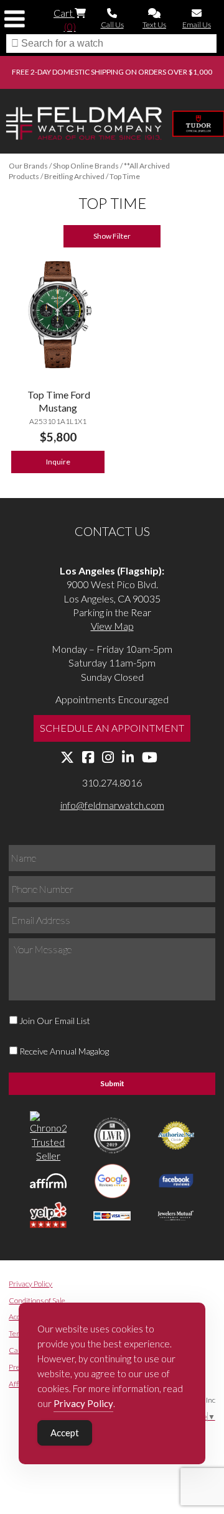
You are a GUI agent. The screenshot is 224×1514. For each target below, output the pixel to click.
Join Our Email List (54, 1020)
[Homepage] (84, 125)
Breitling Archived (74, 176)
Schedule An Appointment (112, 728)
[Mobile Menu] (15, 19)
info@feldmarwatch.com (112, 805)
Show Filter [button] (112, 236)
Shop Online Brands (86, 165)
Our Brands (28, 165)
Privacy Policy (30, 1283)
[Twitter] (67, 757)
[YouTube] (149, 757)
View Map (112, 626)
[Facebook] (88, 757)
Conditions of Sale (37, 1300)
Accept (64, 1432)
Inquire (58, 461)
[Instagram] (108, 757)
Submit (112, 1083)
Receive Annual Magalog (64, 1051)
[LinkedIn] (128, 757)
